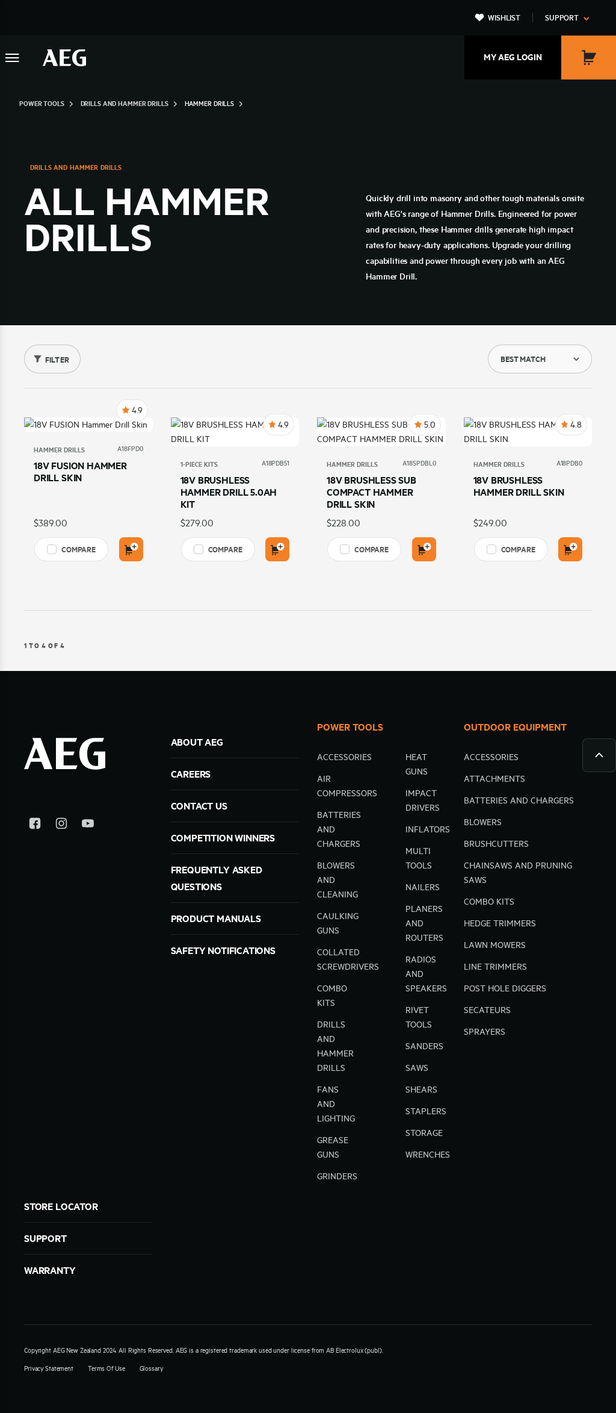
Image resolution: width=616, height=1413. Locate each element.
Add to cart (131, 549)
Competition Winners (223, 838)
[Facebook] (35, 825)
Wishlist (504, 17)
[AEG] (64, 57)
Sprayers (484, 1031)
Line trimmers (495, 966)
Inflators (427, 829)
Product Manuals (216, 918)
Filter (57, 359)
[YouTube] (88, 825)
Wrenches (427, 1154)
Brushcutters (496, 843)
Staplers (425, 1111)
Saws (416, 1067)
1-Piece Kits (199, 464)
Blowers (483, 822)
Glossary (151, 1368)
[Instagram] (61, 825)
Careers (191, 774)
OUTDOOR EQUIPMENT (515, 727)
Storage (424, 1133)
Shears (421, 1089)
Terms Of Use (106, 1368)
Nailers (422, 887)
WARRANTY (50, 1270)
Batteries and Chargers (519, 800)
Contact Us (199, 806)
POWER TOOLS (350, 727)
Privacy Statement (48, 1368)
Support (562, 17)
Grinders (337, 1176)
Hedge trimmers (500, 923)
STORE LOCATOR (61, 1206)
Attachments (494, 778)
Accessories (344, 757)
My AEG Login (513, 57)
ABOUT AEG (197, 742)
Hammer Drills (59, 450)
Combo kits (489, 901)
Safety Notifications (223, 950)
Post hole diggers (505, 988)
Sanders (424, 1046)
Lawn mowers (495, 945)
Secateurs (487, 1010)
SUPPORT (45, 1238)
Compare (78, 549)
